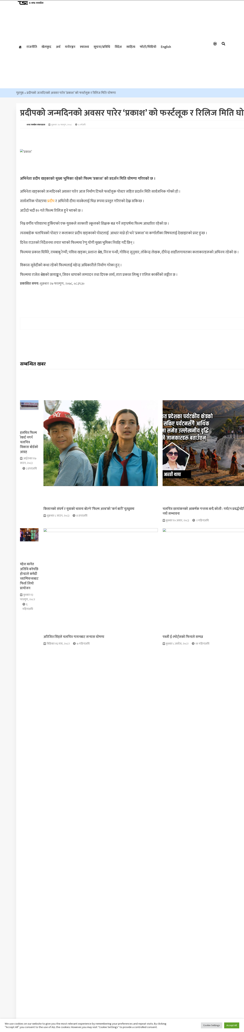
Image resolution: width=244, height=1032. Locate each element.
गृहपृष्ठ (20, 93)
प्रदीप (51, 201)
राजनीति (31, 47)
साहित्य (130, 47)
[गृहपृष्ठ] (20, 47)
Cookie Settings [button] (211, 1025)
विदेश (118, 47)
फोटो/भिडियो (148, 47)
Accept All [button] (231, 1025)
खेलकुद (46, 47)
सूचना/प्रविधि (102, 47)
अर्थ (58, 47)
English (166, 47)
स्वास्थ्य (84, 47)
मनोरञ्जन (70, 47)
